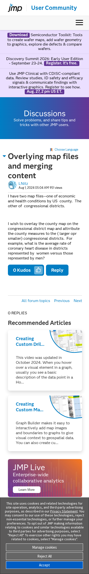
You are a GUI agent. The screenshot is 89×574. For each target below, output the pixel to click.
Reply (57, 270)
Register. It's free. (61, 63)
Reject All (44, 556)
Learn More (27, 490)
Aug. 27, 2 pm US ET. (44, 91)
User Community (54, 7)
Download (18, 35)
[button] (4, 156)
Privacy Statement (64, 511)
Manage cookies (44, 547)
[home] (13, 8)
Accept (44, 565)
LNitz (23, 183)
